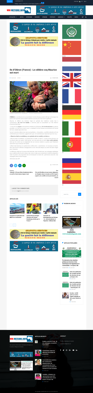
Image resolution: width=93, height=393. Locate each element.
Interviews (29, 17)
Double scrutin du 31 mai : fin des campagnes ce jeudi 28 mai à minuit (49, 343)
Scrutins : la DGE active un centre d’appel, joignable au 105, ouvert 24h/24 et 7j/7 (75, 296)
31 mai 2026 (73, 301)
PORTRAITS (52, 17)
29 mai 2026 (46, 346)
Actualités (12, 17)
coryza (19, 126)
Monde (18, 78)
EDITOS (21, 17)
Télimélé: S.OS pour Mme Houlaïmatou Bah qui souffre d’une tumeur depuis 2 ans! (21, 172)
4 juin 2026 (72, 267)
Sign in (85, 1)
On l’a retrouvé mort (47, 126)
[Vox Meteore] (19, 10)
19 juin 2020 (13, 78)
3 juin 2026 (73, 278)
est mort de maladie (23, 122)
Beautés (69, 17)
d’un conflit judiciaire (52, 140)
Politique (16, 1)
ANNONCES (60, 17)
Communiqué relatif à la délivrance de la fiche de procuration (48, 352)
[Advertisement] (34, 56)
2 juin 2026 (73, 289)
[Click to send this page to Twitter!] (15, 165)
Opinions (44, 17)
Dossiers (37, 17)
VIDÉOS (76, 17)
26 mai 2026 (46, 356)
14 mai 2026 (46, 381)
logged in (19, 191)
